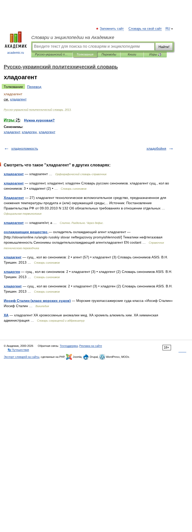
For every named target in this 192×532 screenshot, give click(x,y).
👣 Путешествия (18, 349)
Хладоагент (14, 198)
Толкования (84, 54)
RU (168, 28)
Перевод (34, 87)
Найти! (164, 47)
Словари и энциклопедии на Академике (72, 37)
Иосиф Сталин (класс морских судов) (37, 301)
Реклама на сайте (90, 345)
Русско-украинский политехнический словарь (52, 54)
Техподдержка (69, 345)
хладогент (47, 132)
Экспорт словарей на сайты (21, 356)
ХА (6, 315)
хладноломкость (24, 148)
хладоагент (14, 174)
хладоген (29, 132)
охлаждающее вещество (26, 232)
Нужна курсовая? (39, 120)
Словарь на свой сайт (145, 28)
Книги (132, 54)
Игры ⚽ (155, 54)
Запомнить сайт (112, 28)
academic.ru (15, 52)
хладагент (12, 132)
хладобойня (156, 148)
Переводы (109, 54)
